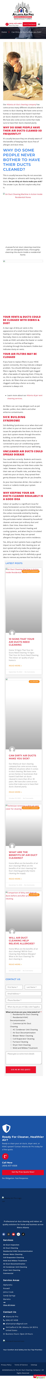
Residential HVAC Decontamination (18, 1251)
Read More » (15, 666)
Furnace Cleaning (20, 1042)
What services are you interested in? (24, 1012)
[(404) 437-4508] (7, 24)
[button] (38, 24)
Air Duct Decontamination (24, 1032)
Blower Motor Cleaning (23, 1035)
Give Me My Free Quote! (20, 1070)
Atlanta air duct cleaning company (21, 104)
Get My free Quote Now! (23, 1172)
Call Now (7, 1162)
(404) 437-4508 (15, 23)
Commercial (8, 1273)
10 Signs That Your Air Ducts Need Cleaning (21, 642)
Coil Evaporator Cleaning (23, 1039)
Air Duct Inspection (11, 1245)
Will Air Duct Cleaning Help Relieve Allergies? (22, 940)
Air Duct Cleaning (10, 1248)
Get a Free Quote (30, 24)
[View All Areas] (4, 1302)
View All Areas (9, 1305)
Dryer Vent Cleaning (22, 1045)
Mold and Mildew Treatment (25, 1048)
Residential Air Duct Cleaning (25, 1014)
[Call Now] (5, 1156)
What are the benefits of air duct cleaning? (23, 855)
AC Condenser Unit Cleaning (25, 1029)
